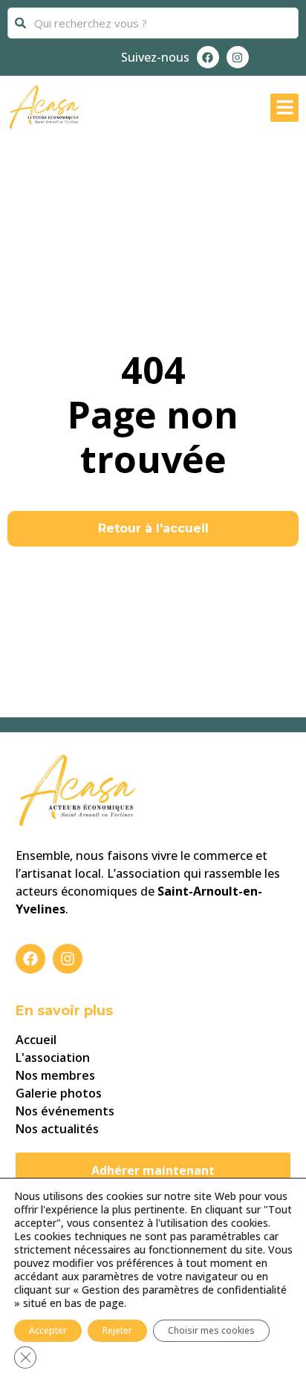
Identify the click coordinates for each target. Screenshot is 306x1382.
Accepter (48, 1330)
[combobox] (153, 23)
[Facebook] (208, 57)
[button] (284, 108)
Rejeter (117, 1330)
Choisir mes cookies (211, 1330)
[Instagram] (238, 57)
